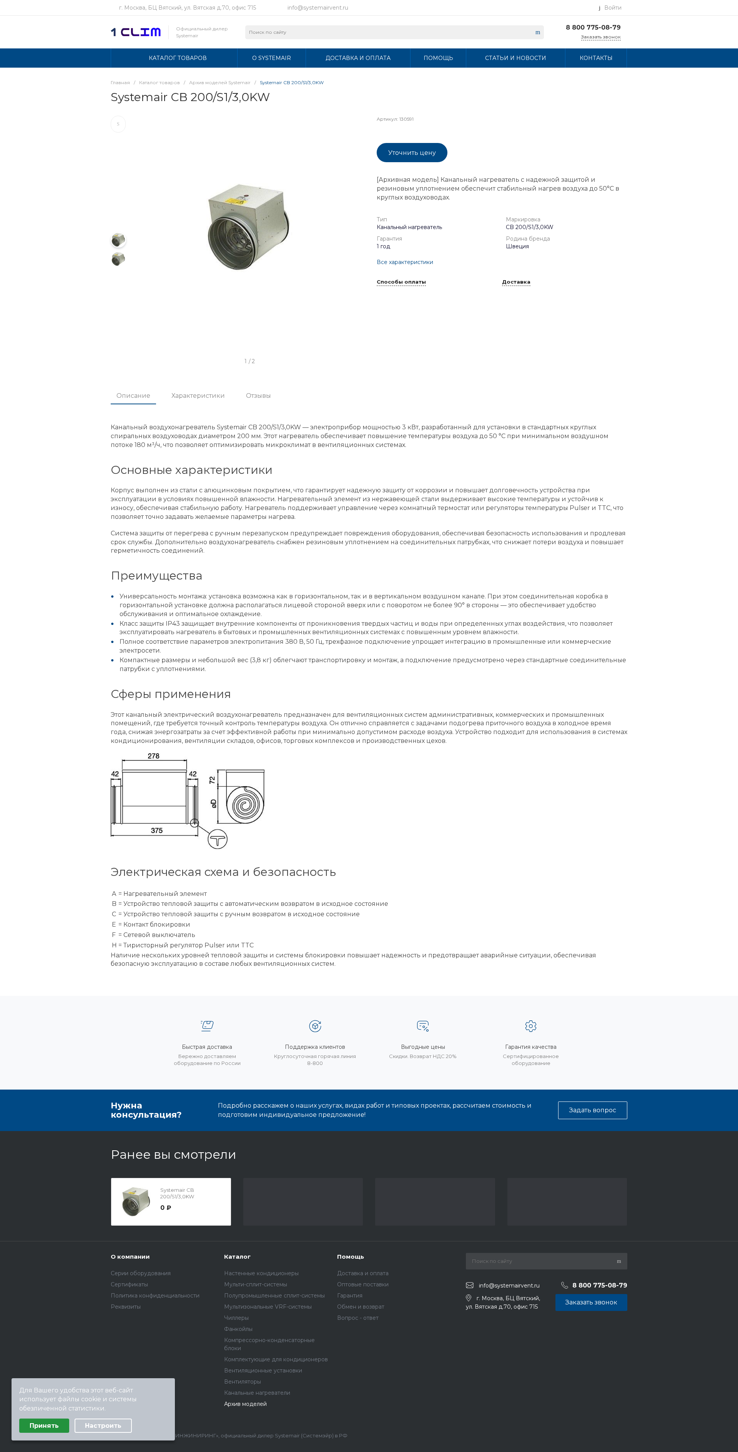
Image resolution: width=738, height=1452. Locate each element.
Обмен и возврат (360, 1306)
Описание (133, 395)
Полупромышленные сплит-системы (274, 1295)
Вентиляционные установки (263, 1370)
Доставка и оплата (363, 1273)
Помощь (350, 1256)
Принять (44, 1425)
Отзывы (258, 395)
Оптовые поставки (363, 1284)
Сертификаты (129, 1284)
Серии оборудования (141, 1273)
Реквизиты (126, 1306)
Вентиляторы (242, 1381)
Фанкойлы (238, 1329)
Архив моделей (245, 1403)
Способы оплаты (401, 282)
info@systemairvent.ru (318, 7)
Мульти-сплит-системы (255, 1284)
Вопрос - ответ (358, 1317)
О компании (130, 1256)
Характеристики (198, 395)
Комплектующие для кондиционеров (276, 1359)
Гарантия (349, 1295)
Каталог (237, 1256)
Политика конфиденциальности (155, 1295)
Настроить (103, 1425)
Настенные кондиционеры (261, 1273)
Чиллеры (236, 1317)
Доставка (516, 282)
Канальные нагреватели (257, 1392)
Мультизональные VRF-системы (268, 1306)
